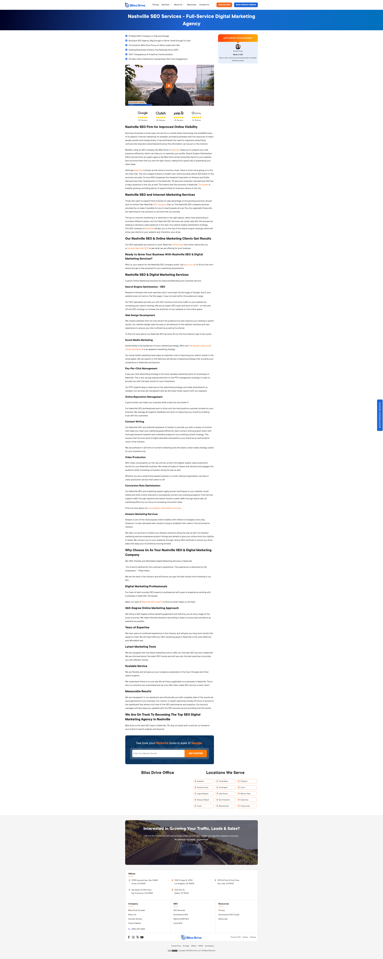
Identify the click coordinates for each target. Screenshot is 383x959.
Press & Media (134, 923)
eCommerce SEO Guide (228, 915)
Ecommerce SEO (180, 915)
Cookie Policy (176, 946)
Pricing (221, 910)
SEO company (159, 204)
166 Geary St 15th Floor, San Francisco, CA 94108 (142, 891)
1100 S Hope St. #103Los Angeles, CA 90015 (184, 882)
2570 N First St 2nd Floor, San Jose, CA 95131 (228, 882)
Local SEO (177, 923)
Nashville (175, 150)
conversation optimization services (165, 508)
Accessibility (209, 946)
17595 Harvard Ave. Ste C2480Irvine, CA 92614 (144, 882)
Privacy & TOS (236, 937)
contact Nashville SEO (138, 248)
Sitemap (253, 937)
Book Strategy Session (246, 5)
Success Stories (135, 919)
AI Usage (186, 946)
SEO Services (179, 910)
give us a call (190, 264)
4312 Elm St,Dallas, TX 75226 (181, 891)
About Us (132, 915)
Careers (245, 937)
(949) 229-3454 (224, 5)
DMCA (200, 946)
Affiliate (193, 946)
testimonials (178, 244)
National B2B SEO (181, 919)
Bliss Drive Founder (136, 910)
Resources (223, 919)
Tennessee (203, 184)
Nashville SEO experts (152, 602)
